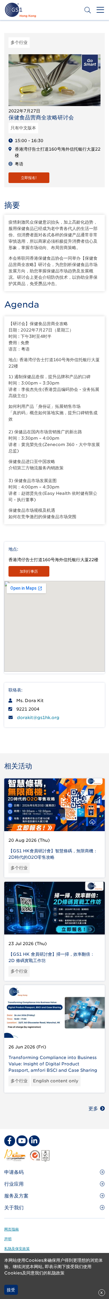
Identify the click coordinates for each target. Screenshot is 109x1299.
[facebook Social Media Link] (9, 1140)
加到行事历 (29, 571)
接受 (11, 1289)
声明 (8, 1239)
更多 (93, 1108)
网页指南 (11, 1229)
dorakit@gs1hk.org (38, 717)
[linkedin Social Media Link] (34, 1140)
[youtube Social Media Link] (21, 1140)
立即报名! (29, 177)
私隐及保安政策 (17, 1248)
